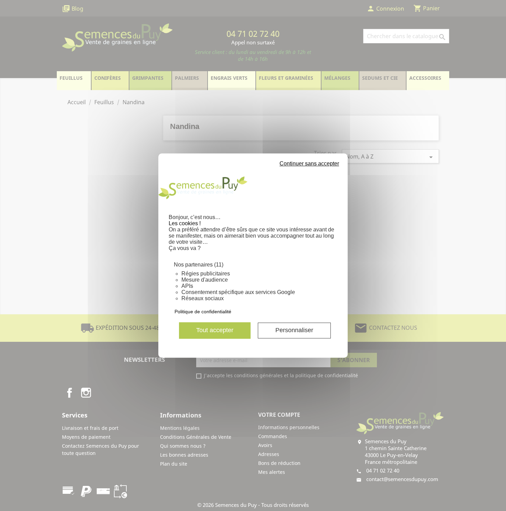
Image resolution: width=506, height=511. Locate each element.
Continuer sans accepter (309, 163)
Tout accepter (214, 330)
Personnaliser (294, 330)
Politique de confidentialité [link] (203, 311)
